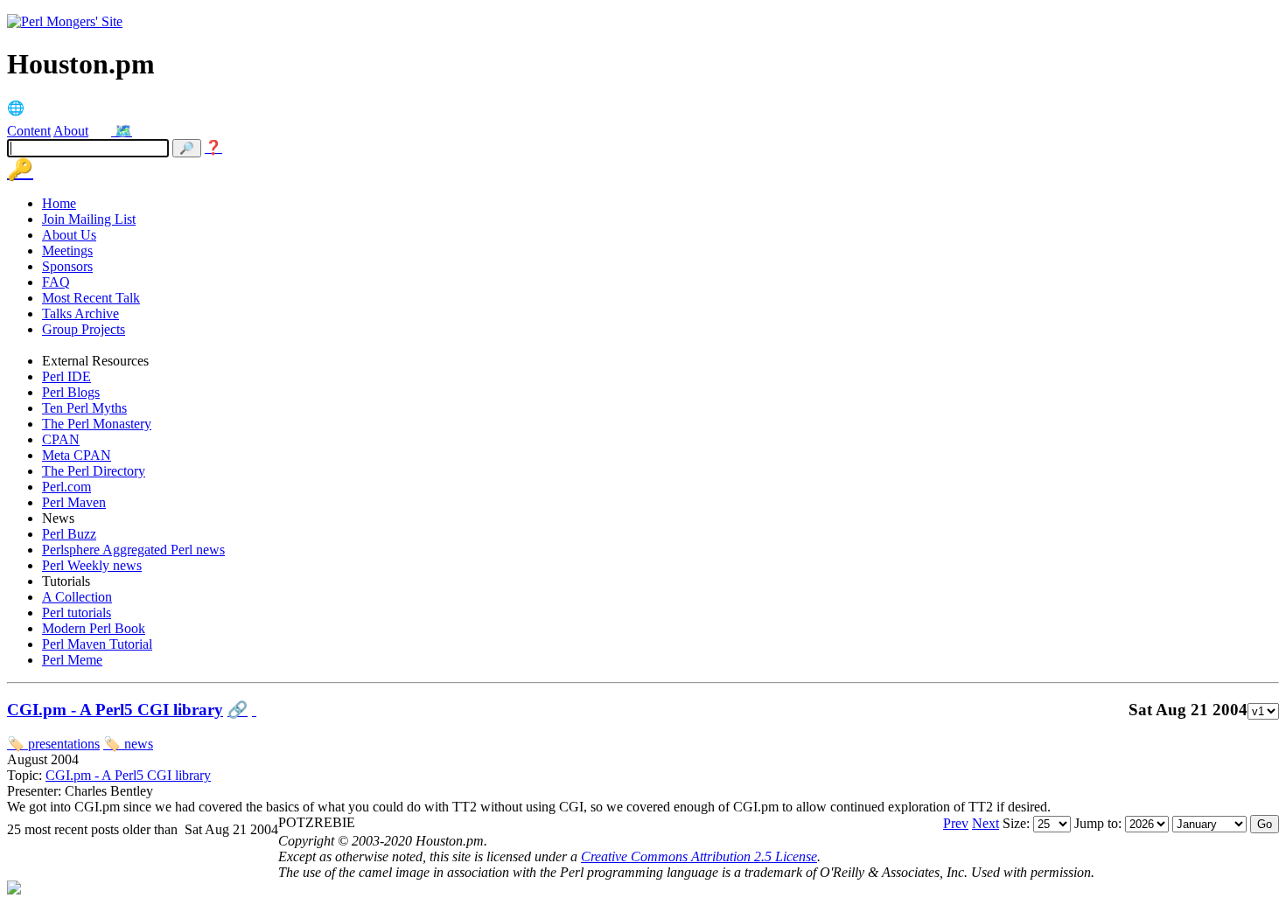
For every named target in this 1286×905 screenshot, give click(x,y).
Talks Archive (80, 313)
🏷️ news (128, 743)
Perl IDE (66, 376)
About (70, 130)
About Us (69, 234)
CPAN (61, 439)
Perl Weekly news (92, 565)
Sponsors (67, 266)
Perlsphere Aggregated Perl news (133, 549)
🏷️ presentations (53, 743)
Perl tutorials (76, 612)
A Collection (77, 596)
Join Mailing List (89, 219)
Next (985, 823)
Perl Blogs (71, 392)
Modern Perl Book (93, 628)
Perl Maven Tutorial (97, 644)
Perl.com (66, 486)
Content (29, 130)
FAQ (56, 282)
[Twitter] (103, 130)
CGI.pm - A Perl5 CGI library (115, 709)
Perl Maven (74, 502)
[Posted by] (254, 709)
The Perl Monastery (96, 423)
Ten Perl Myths (84, 407)
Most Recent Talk (91, 297)
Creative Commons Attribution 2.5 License (699, 856)
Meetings (67, 250)
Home (59, 203)
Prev (955, 823)
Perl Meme (72, 659)
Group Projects (83, 329)
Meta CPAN (76, 455)
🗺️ (123, 130)
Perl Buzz (69, 533)
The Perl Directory (93, 470)
